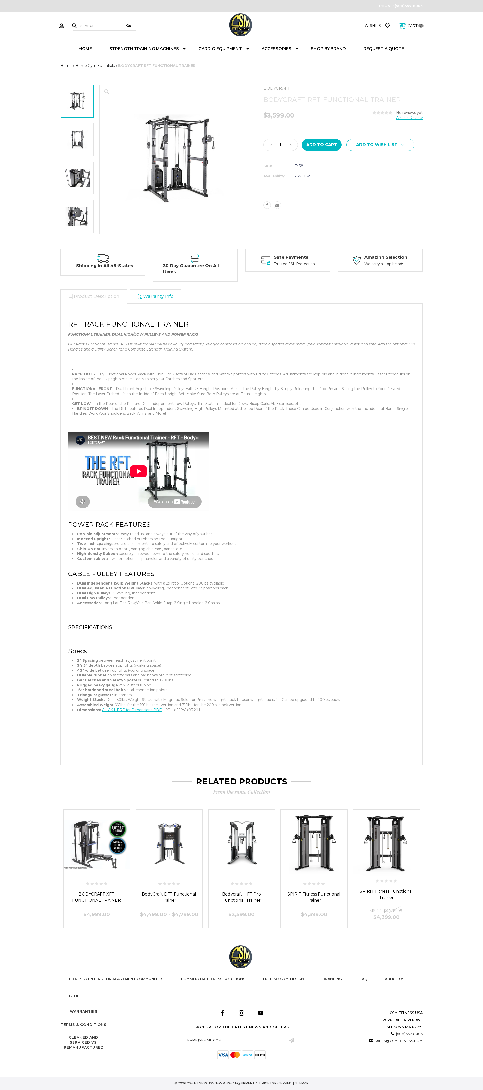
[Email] (277, 205)
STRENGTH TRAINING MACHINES (144, 48)
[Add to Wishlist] (96, 873)
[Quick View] (85, 873)
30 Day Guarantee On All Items (191, 268)
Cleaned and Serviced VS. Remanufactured (84, 1042)
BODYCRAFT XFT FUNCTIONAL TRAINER (96, 897)
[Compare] (108, 873)
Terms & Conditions (83, 1024)
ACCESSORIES (276, 48)
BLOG (74, 996)
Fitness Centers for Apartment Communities (116, 979)
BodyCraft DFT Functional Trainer (169, 897)
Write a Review (409, 117)
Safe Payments (291, 257)
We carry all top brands (384, 264)
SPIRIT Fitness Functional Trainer (313, 897)
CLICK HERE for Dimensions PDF (132, 710)
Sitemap (302, 1083)
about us (394, 979)
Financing (331, 979)
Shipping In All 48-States (104, 265)
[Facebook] (267, 205)
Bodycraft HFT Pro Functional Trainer (241, 897)
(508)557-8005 (409, 6)
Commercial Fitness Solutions (213, 979)
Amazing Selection (385, 257)
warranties (83, 1011)
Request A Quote (384, 48)
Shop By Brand (328, 48)
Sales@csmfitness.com (398, 1041)
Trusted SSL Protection (294, 264)
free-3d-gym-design (283, 979)
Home (85, 48)
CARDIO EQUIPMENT (220, 48)
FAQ (363, 979)
